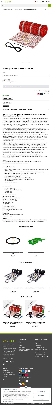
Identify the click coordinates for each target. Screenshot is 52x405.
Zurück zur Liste (6, 9)
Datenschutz (10, 401)
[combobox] (26, 75)
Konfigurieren (41, 395)
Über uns (21, 343)
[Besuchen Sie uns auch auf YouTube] (7, 362)
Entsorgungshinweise (40, 354)
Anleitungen (5, 376)
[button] (36, 1)
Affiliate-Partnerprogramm (9, 374)
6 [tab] (27, 62)
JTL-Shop (44, 403)
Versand (14, 82)
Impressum (5, 401)
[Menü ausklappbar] (1, 1)
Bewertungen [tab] (14, 109)
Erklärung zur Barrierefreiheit (42, 356)
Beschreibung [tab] (6, 109)
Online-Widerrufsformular (41, 349)
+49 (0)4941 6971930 (8, 358)
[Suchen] (49, 5)
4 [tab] (24, 62)
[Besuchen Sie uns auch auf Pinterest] (10, 362)
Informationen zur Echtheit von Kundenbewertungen (26, 350)
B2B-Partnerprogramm (8, 372)
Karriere (21, 345)
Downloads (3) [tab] (22, 109)
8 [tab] (29, 62)
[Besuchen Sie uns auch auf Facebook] (4, 362)
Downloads (5, 378)
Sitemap (4, 379)
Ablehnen (41, 399)
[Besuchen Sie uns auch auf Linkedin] (4, 364)
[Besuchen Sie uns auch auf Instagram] (13, 362)
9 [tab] (30, 62)
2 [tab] (22, 62)
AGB (36, 343)
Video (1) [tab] (29, 109)
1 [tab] (21, 62)
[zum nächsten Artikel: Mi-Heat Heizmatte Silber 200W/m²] (48, 9)
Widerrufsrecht (38, 351)
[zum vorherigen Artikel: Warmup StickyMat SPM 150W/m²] (45, 9)
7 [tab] (28, 62)
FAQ (20, 342)
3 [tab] (23, 62)
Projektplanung (6, 370)
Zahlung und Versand (40, 347)
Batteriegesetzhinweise (40, 352)
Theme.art (34, 403)
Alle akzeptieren (41, 391)
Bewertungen (22, 347)
